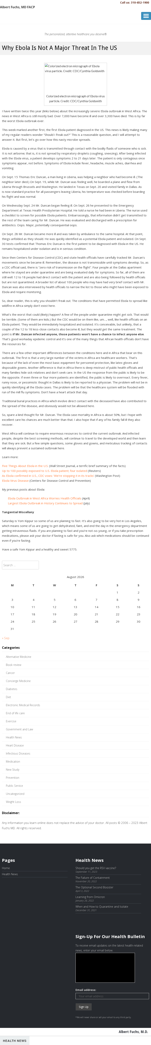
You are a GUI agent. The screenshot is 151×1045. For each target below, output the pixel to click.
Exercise (11, 721)
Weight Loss (13, 802)
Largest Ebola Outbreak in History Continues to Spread (45, 503)
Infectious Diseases (18, 753)
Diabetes (11, 689)
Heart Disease (15, 745)
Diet (8, 697)
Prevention (12, 777)
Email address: (86, 990)
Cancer (10, 673)
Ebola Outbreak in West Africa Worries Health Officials (44, 498)
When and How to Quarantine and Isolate (102, 906)
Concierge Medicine (18, 681)
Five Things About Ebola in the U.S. (25, 466)
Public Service (14, 786)
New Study (12, 769)
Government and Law (19, 729)
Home (6, 868)
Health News (14, 737)
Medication (13, 761)
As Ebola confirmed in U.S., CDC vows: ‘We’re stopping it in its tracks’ (48, 476)
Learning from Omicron (90, 897)
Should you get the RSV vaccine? (96, 868)
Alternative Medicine (18, 657)
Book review (13, 665)
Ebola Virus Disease (15, 481)
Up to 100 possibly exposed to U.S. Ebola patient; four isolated (44, 471)
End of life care (15, 713)
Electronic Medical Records (23, 705)
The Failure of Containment (93, 878)
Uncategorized (15, 794)
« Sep (5, 638)
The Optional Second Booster (94, 887)
